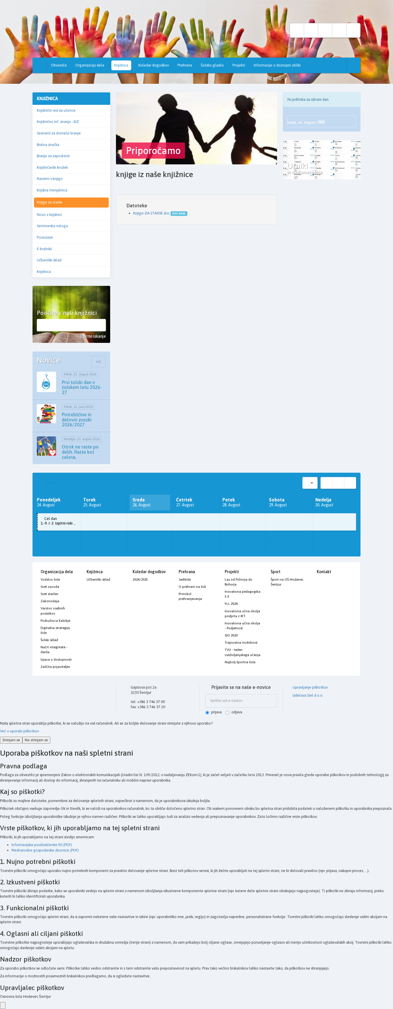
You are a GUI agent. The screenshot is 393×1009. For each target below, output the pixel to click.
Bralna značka (48, 144)
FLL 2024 (231, 604)
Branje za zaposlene (53, 156)
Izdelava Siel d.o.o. (307, 695)
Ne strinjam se (36, 740)
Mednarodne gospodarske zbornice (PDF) (45, 850)
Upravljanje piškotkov (310, 687)
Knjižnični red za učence (56, 110)
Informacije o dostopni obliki (277, 65)
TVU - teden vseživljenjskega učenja (242, 652)
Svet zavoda (50, 587)
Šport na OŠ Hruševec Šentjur (287, 581)
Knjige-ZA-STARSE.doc (151, 213)
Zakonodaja (50, 601)
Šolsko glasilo (212, 65)
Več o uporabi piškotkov (19, 731)
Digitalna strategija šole (55, 630)
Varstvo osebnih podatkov (53, 610)
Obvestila (59, 65)
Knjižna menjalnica (52, 190)
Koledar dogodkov (153, 65)
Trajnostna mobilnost (241, 643)
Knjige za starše (49, 202)
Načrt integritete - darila (54, 649)
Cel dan (60, 521)
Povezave (45, 237)
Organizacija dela (89, 65)
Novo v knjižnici (49, 214)
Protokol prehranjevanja (190, 596)
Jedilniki (185, 579)
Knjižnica (121, 65)
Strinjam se (11, 740)
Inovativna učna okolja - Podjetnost (242, 625)
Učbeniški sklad (49, 260)
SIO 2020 (231, 635)
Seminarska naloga (52, 226)
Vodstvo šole (50, 579)
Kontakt (324, 571)
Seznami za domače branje (59, 133)
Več (98, 362)
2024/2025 (140, 579)
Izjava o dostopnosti (56, 660)
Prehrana (185, 65)
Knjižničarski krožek (52, 167)
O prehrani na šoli (192, 587)
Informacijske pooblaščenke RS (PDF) (42, 845)
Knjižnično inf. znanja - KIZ (58, 121)
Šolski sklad (49, 640)
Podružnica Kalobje (55, 621)
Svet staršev (49, 594)
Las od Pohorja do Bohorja (238, 581)
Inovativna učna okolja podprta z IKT (242, 613)
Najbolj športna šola (240, 662)
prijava (216, 712)
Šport (276, 571)
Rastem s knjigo (50, 178)
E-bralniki (44, 249)
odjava (236, 712)
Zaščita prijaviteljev (55, 667)
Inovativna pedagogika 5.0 (242, 594)
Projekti (238, 65)
